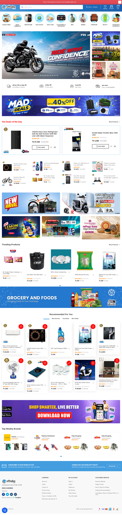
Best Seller (75, 318)
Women (83, 24)
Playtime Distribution (18, 436)
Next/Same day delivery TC (49, 499)
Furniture (94, 24)
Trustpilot (18, 497)
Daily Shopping (46, 436)
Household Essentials (116, 25)
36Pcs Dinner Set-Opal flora (34, 272)
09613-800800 (7, 488)
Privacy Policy (46, 490)
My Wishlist (72, 490)
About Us (44, 481)
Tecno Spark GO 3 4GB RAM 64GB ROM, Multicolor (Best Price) (107, 347)
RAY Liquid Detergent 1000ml (59, 348)
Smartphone (28, 24)
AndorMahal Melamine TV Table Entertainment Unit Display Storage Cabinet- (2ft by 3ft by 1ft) (108, 382)
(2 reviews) (13, 349)
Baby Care (50, 24)
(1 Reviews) (103, 139)
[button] (34, 75)
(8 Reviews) (43, 137)
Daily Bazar (39, 24)
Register (95, 7)
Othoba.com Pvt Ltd (7, 509)
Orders (70, 484)
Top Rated (65, 318)
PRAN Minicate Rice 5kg (58, 274)
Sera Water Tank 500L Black (11, 274)
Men (72, 24)
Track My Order (73, 496)
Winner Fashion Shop (108, 436)
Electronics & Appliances (61, 25)
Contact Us (45, 487)
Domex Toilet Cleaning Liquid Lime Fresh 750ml (104, 136)
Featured (46, 318)
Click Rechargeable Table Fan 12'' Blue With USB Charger (11, 383)
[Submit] (22, 7)
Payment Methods (100, 481)
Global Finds (6, 24)
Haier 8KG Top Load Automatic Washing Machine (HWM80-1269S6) (111, 177)
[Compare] (54, 146)
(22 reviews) (85, 386)
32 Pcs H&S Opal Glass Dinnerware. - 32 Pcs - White (59, 383)
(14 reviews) (109, 349)
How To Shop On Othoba (102, 487)
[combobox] (51, 7)
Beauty (105, 24)
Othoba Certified (46, 493)
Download (112, 466)
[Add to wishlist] (51, 146)
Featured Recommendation (102, 490)
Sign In (90, 7)
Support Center (99, 484)
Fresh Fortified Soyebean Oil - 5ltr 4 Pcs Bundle (107, 275)
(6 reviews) (37, 352)
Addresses (72, 487)
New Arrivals (56, 318)
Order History (72, 493)
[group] (46, 55)
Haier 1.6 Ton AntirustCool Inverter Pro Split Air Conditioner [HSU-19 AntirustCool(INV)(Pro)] (12, 347)
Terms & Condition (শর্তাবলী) (49, 496)
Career (44, 484)
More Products (113, 122)
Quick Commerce (17, 25)
